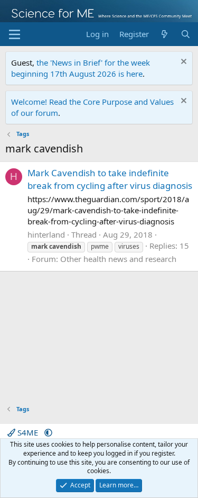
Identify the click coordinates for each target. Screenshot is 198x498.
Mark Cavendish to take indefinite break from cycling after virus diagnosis (109, 179)
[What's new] (164, 34)
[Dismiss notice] (182, 62)
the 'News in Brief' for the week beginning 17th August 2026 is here (80, 68)
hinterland (46, 234)
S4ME (27, 432)
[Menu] (14, 34)
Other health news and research (118, 258)
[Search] (185, 34)
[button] (48, 432)
